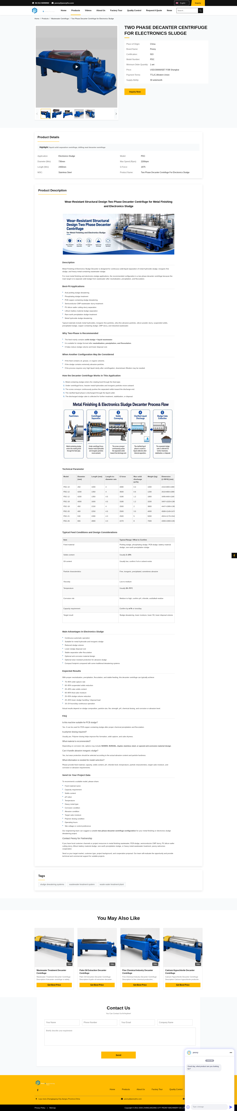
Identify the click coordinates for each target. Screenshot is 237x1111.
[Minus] (230, 1052)
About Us (100, 10)
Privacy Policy (40, 1108)
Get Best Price (54, 985)
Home (63, 10)
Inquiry (198, 3)
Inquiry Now (135, 92)
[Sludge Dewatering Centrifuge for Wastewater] (76, 67)
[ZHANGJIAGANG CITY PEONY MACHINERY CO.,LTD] (43, 10)
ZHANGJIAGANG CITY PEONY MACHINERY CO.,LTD (164, 1108)
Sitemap (52, 1108)
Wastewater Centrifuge (60, 19)
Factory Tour (116, 10)
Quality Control (134, 10)
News (169, 10)
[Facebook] (234, 555)
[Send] (231, 1107)
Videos (88, 10)
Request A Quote (154, 10)
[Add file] (188, 1107)
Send (118, 1055)
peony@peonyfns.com (64, 3)
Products (75, 10)
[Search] (200, 10)
